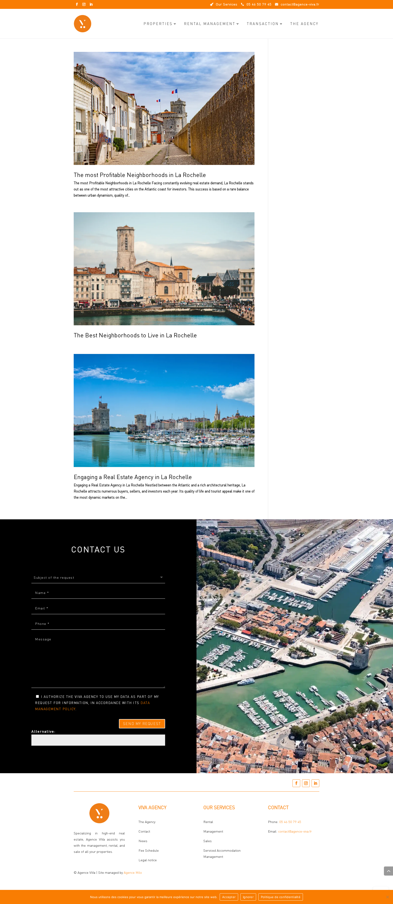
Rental (208, 822)
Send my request (142, 723)
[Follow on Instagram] (84, 4)
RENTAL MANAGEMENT (209, 23)
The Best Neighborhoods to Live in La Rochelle (135, 335)
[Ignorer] (387, 897)
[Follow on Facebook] (77, 4)
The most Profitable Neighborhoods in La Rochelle (140, 174)
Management (213, 831)
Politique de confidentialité (280, 897)
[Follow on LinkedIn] (91, 4)
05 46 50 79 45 (290, 822)
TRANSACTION (263, 23)
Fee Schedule (149, 850)
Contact (144, 831)
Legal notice (148, 860)
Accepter (229, 897)
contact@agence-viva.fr (295, 831)
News (143, 841)
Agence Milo (133, 872)
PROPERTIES (158, 23)
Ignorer (248, 897)
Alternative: (43, 731)
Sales (207, 841)
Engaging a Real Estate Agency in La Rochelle (133, 476)
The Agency (304, 23)
